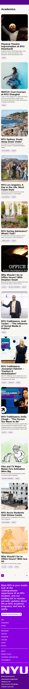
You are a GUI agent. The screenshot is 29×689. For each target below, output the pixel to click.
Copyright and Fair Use (9, 657)
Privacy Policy (6, 654)
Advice (3, 626)
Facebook (4, 637)
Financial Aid (6, 681)
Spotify (3, 646)
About (3, 651)
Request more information (10, 614)
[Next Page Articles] (27, 575)
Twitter (4, 634)
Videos (4, 57)
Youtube (4, 640)
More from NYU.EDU (8, 676)
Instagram (5, 631)
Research (11, 382)
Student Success (7, 686)
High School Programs (9, 684)
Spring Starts (6, 240)
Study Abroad (5, 150)
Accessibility (6, 660)
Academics (5, 623)
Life (2, 620)
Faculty (4, 287)
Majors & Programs (14, 287)
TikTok (3, 643)
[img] (14, 27)
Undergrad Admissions (9, 679)
